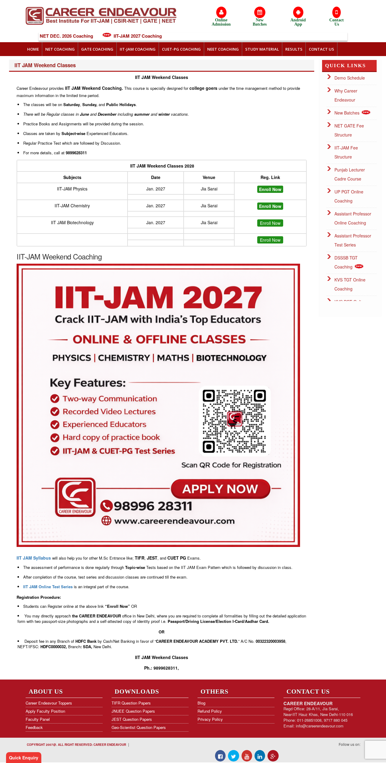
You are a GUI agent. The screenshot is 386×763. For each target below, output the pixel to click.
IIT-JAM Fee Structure (346, 152)
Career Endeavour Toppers (49, 703)
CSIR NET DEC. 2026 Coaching (40, 36)
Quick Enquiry (23, 758)
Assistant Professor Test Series (352, 240)
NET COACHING (60, 49)
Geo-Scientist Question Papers (139, 727)
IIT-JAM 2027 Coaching (117, 36)
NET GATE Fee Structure (349, 130)
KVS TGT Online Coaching (349, 284)
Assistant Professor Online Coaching (352, 218)
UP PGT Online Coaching (348, 196)
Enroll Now (270, 223)
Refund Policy (210, 711)
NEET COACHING (223, 49)
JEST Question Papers (132, 719)
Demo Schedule (349, 78)
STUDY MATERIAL (262, 49)
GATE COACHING (97, 49)
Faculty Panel (38, 719)
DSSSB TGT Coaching (346, 262)
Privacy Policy (210, 719)
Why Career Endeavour (345, 95)
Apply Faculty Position (45, 711)
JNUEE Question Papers (133, 711)
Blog (201, 703)
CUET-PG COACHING (181, 49)
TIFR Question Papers (131, 703)
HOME (33, 49)
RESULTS (293, 49)
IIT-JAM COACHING (138, 49)
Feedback (34, 727)
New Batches (347, 113)
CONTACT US (321, 49)
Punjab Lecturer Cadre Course (349, 174)
